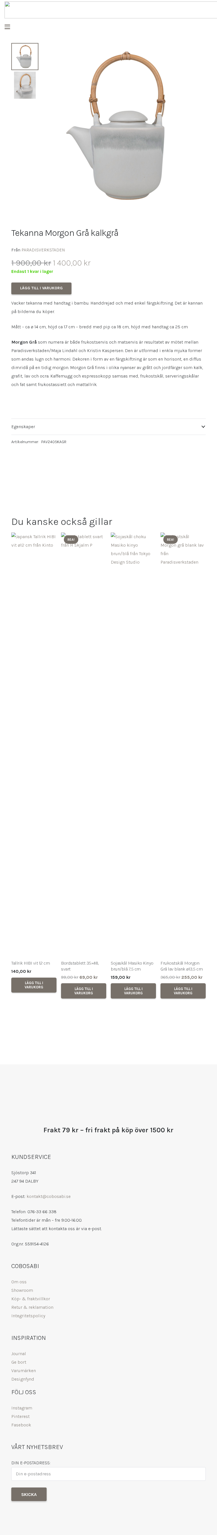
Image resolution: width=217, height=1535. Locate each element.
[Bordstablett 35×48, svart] (83, 744)
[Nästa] (198, 765)
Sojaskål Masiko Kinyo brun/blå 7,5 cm (132, 966)
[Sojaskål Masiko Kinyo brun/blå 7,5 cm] (133, 744)
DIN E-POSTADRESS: (31, 1462)
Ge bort (18, 1362)
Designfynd (22, 1379)
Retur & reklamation (32, 1307)
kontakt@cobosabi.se (49, 1196)
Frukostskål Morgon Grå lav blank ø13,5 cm (181, 966)
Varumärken (23, 1370)
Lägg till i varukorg (41, 288)
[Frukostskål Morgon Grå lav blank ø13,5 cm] (183, 744)
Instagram (21, 1408)
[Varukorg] (206, 27)
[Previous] (19, 765)
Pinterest (20, 1416)
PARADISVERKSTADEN (43, 250)
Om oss (19, 1281)
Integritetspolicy (28, 1315)
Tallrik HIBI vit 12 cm (30, 963)
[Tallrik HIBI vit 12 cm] (34, 744)
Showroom (22, 1290)
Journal (18, 1353)
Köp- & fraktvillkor (30, 1298)
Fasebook (21, 1425)
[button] (7, 27)
